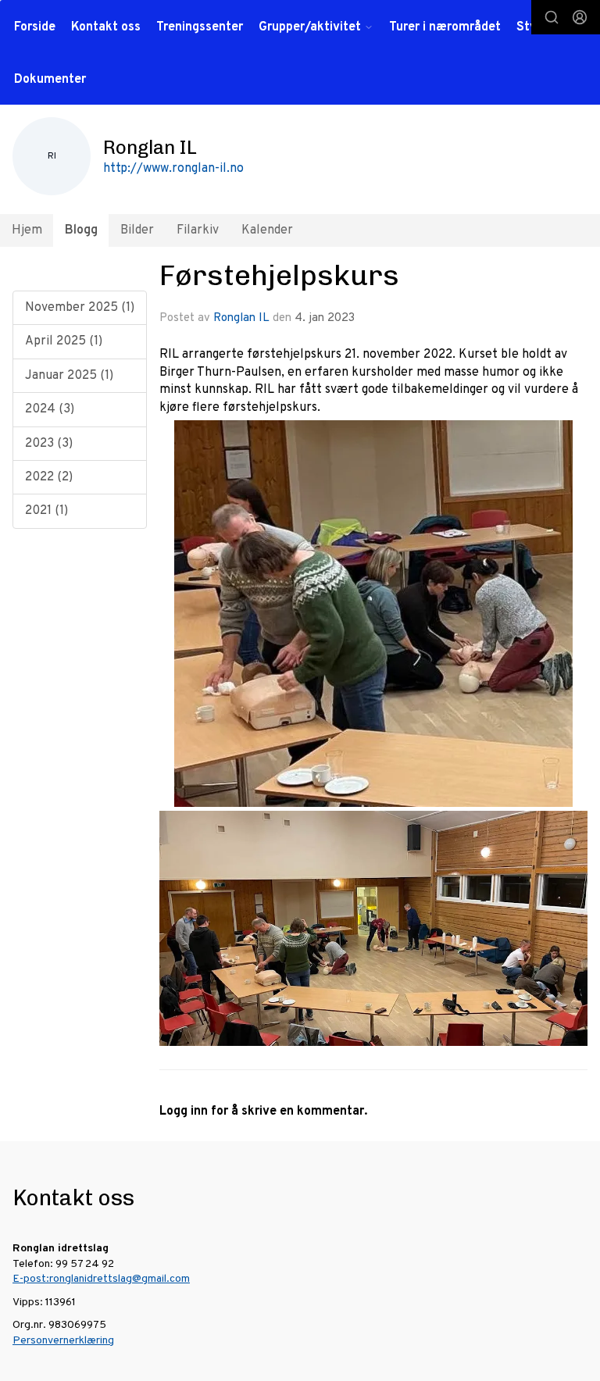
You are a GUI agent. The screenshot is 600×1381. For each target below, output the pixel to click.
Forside (34, 27)
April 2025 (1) (63, 341)
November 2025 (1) (79, 308)
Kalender (267, 230)
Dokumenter (50, 79)
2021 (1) (46, 511)
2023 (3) (49, 443)
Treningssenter (199, 27)
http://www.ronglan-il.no (173, 169)
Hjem (27, 230)
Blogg (81, 230)
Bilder (137, 230)
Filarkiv (198, 230)
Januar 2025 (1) (69, 376)
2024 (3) (49, 409)
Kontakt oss (106, 27)
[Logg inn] (580, 17)
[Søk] (552, 17)
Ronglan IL (241, 318)
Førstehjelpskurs (279, 275)
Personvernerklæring (63, 1340)
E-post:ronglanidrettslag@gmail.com (101, 1279)
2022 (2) (49, 477)
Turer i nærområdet (445, 27)
